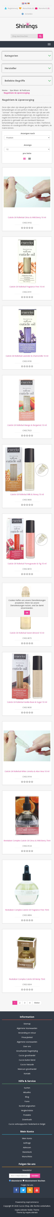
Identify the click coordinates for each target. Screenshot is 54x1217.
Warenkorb (27, 1152)
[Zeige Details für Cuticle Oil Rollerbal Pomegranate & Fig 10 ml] (27, 538)
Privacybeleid (27, 1037)
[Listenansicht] (29, 159)
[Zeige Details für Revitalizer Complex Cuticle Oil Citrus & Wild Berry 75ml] (27, 815)
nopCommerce (32, 1202)
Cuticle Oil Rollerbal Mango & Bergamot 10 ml (27, 425)
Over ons (27, 1046)
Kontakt (27, 1073)
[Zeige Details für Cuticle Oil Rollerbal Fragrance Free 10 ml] (27, 261)
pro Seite (27, 153)
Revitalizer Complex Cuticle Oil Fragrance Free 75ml (27, 910)
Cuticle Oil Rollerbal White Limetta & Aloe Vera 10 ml (27, 771)
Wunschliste (27, 1156)
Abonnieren (16, 1180)
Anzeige (28, 145)
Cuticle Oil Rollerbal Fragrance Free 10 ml (27, 287)
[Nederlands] (23, 3)
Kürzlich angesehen (27, 1106)
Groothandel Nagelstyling (27, 1051)
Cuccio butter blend (27, 1060)
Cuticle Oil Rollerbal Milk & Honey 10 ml (27, 494)
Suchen (27, 1088)
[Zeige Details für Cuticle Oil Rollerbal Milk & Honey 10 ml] (27, 469)
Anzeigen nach (28, 133)
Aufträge (27, 1143)
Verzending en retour (27, 1033)
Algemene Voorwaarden (27, 1028)
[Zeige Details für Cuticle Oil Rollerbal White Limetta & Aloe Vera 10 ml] (27, 746)
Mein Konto (27, 1138)
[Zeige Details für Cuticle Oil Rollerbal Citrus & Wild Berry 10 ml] (27, 192)
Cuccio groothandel (27, 1055)
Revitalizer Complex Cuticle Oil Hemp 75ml (27, 979)
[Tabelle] (24, 159)
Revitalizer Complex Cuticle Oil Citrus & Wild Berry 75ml (27, 840)
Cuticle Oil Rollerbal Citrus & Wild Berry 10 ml (27, 217)
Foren (27, 1101)
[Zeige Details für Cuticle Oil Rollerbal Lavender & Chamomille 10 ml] (27, 330)
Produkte (27, 1115)
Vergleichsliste (27, 1110)
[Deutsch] (28, 3)
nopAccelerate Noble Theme (27, 1210)
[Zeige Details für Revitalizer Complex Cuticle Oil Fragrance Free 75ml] (27, 884)
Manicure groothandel (27, 1069)
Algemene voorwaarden (27, 1042)
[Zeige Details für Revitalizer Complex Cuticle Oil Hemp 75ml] (27, 954)
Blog (27, 1097)
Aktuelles (27, 1092)
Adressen (27, 1147)
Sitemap (27, 1023)
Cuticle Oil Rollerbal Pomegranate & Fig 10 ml (27, 563)
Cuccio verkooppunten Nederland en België (27, 1124)
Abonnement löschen (35, 1180)
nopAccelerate (31, 1212)
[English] (26, 3)
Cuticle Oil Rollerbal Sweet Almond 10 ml (27, 633)
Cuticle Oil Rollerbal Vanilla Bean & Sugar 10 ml (27, 702)
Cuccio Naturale (27, 1064)
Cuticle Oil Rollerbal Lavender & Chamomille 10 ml (27, 356)
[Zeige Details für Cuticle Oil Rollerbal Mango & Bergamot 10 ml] (27, 400)
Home (4, 90)
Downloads (27, 1119)
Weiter (37, 1003)
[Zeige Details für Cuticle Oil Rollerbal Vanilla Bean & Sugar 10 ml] (27, 677)
